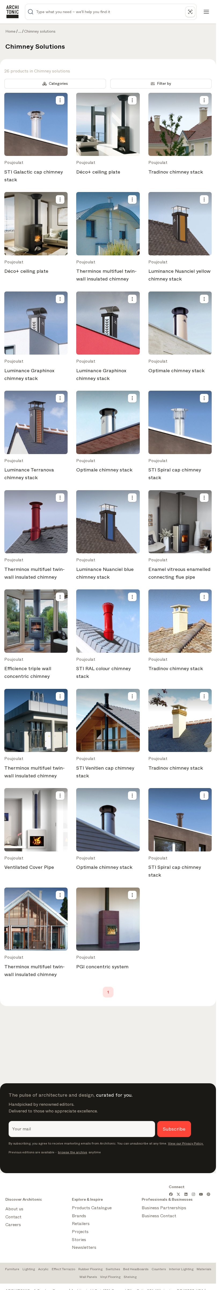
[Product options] (60, 100)
